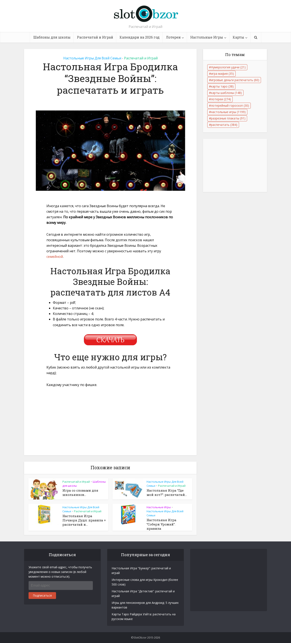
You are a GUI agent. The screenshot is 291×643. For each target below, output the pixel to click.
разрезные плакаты (228, 118)
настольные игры (228, 112)
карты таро (222, 86)
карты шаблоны (226, 93)
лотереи (221, 99)
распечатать (224, 125)
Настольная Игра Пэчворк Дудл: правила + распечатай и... (84, 520)
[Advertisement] (110, 424)
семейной (54, 256)
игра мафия (222, 74)
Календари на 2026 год (140, 37)
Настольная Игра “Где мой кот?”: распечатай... (167, 492)
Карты (238, 37)
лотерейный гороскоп (230, 105)
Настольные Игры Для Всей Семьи (92, 58)
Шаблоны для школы (52, 37)
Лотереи (173, 37)
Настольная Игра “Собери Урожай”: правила (161, 524)
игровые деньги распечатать (235, 80)
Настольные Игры (206, 37)
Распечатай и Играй (95, 37)
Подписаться (42, 595)
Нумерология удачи (228, 67)
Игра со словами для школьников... (80, 492)
